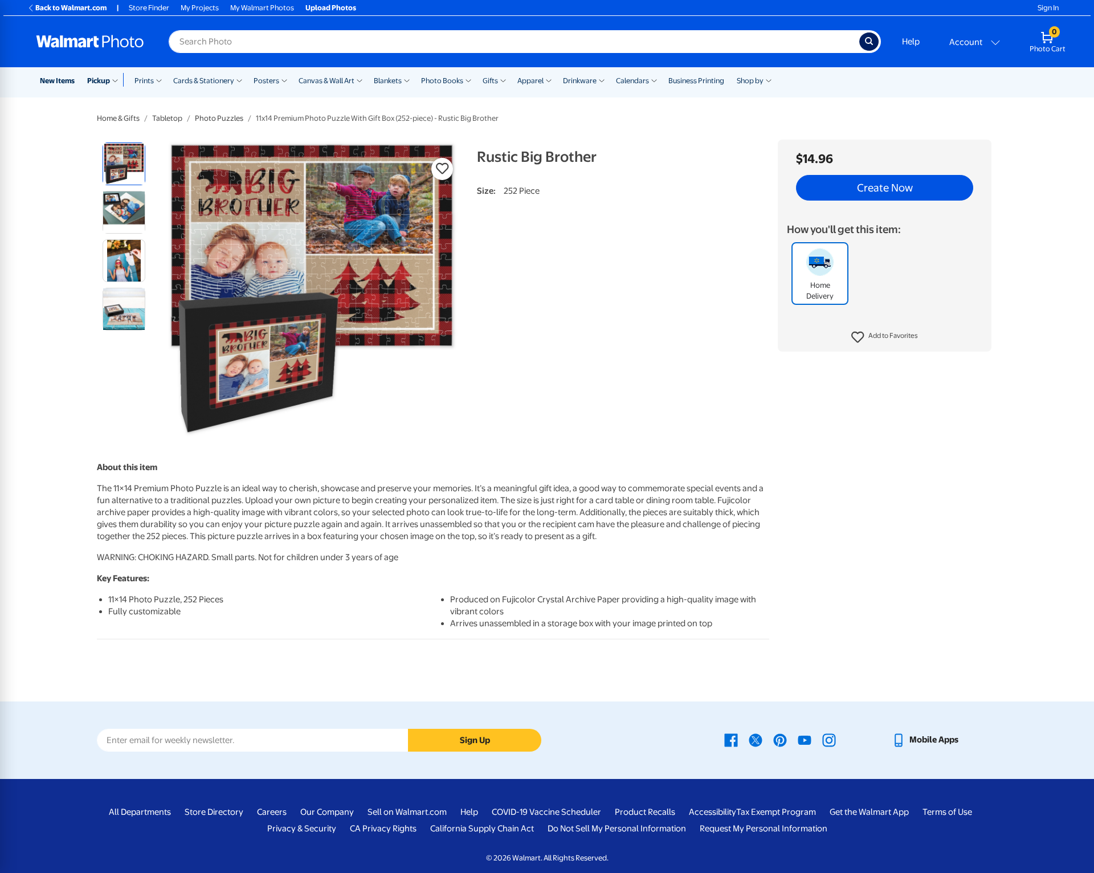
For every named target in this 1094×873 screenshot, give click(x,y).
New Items (57, 80)
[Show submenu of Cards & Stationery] (239, 80)
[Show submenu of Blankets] (406, 80)
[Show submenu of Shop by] (768, 80)
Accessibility (712, 812)
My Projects (200, 7)
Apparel (530, 80)
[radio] (124, 163)
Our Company (327, 812)
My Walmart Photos (262, 7)
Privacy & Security (301, 828)
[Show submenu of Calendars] (654, 80)
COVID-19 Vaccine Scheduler (546, 812)
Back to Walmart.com (71, 7)
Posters (266, 80)
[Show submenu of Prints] (159, 80)
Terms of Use (947, 812)
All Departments (140, 812)
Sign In (1048, 7)
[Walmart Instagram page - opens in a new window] (829, 740)
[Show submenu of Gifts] (503, 80)
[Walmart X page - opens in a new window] (755, 740)
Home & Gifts (118, 118)
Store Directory (214, 812)
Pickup (98, 80)
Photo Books (442, 80)
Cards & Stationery (203, 80)
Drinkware (580, 80)
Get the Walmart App (869, 812)
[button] (884, 337)
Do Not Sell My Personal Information (617, 828)
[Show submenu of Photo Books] (468, 80)
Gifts (490, 80)
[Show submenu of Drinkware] (601, 80)
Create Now (885, 188)
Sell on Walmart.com (407, 812)
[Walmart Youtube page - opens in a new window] (804, 740)
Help (911, 41)
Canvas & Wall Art (326, 80)
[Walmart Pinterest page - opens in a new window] (780, 740)
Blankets (388, 80)
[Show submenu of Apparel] (548, 80)
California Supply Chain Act (482, 828)
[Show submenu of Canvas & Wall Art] (359, 80)
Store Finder (149, 7)
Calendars (632, 80)
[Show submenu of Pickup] (118, 80)
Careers (272, 812)
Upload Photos (330, 7)
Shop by (750, 80)
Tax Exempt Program (776, 812)
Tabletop (167, 118)
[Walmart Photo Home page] (90, 42)
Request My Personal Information (763, 828)
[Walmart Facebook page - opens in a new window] (731, 740)
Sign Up (475, 740)
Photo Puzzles (219, 118)
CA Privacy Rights (383, 828)
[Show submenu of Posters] (284, 80)
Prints (144, 80)
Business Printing (696, 80)
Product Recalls (645, 812)
